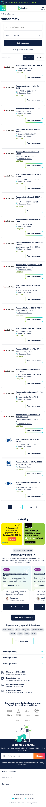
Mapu (42, 58)
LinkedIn (31, 798)
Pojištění (12, 633)
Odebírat (39, 756)
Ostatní (33, 633)
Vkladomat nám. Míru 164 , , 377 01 (28, 328)
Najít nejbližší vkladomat (24, 49)
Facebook (18, 798)
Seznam (30, 58)
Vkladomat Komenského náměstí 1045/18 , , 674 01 (28, 416)
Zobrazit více (14, 607)
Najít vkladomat (23, 43)
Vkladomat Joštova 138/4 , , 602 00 (29, 462)
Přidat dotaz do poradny (23, 617)
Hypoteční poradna (37, 630)
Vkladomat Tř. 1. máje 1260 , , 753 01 (29, 65)
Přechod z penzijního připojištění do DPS (15, 574)
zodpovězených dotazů (23, 550)
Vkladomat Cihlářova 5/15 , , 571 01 (28, 349)
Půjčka (20, 633)
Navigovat (19, 72)
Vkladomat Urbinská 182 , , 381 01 (28, 109)
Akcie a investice (8, 630)
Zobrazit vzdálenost (24, 70)
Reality (27, 633)
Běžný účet (25, 630)
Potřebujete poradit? (23, 554)
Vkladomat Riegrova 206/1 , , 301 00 (29, 265)
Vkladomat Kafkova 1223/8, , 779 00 (29, 308)
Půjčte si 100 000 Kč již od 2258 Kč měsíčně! (22, 2)
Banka (18, 630)
